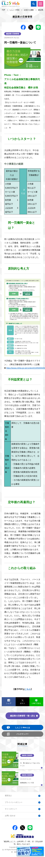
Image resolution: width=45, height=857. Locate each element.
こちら (28, 689)
